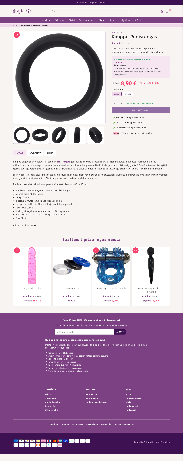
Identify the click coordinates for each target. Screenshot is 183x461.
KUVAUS (19, 153)
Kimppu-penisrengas (40, 25)
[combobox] (89, 11)
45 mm (128, 94)
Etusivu (15, 25)
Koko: (117, 89)
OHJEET (50, 153)
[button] (117, 43)
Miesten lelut (51, 410)
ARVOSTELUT (35, 153)
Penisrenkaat (26, 25)
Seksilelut (46, 20)
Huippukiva (117, 32)
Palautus (65, 424)
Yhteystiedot (92, 424)
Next (103, 77)
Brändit (138, 20)
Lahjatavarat (132, 406)
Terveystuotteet (86, 20)
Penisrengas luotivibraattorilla (111, 288)
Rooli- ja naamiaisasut (96, 402)
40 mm (116, 94)
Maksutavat (77, 424)
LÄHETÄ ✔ (120, 332)
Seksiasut (59, 20)
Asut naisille (91, 394)
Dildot (48, 394)
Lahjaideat (125, 20)
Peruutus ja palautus (124, 424)
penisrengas (63, 161)
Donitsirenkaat (72, 288)
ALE (17, 35)
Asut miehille (91, 398)
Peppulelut (50, 406)
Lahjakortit (131, 410)
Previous (16, 77)
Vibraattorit (51, 398)
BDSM (72, 20)
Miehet (102, 20)
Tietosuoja (106, 424)
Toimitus (53, 424)
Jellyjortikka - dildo (32, 288)
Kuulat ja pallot (52, 402)
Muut (112, 20)
